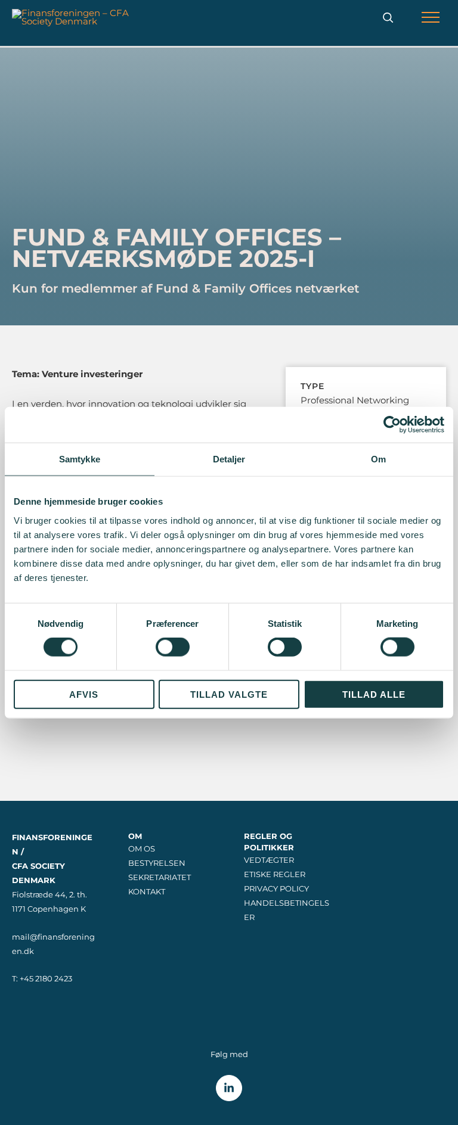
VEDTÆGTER (269, 860)
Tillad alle (374, 694)
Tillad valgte (229, 694)
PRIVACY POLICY (276, 888)
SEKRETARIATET (159, 877)
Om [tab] (378, 459)
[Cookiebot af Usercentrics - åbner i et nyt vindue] (392, 425)
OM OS (141, 848)
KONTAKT (146, 891)
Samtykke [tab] (79, 459)
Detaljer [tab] (229, 459)
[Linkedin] (229, 1088)
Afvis (83, 694)
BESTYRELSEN (156, 863)
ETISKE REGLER (274, 874)
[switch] (173, 647)
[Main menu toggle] (430, 17)
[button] (388, 17)
